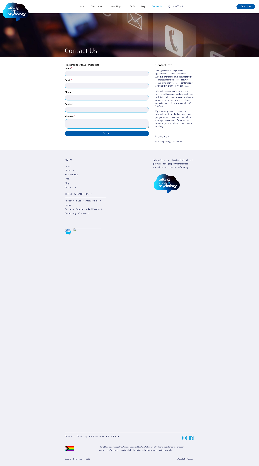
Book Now (246, 7)
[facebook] (191, 438)
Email (68, 80)
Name (68, 68)
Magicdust (190, 459)
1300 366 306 (163, 137)
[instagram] (185, 438)
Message (70, 116)
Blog (143, 7)
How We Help (115, 7)
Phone (68, 92)
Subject (69, 104)
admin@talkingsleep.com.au (169, 142)
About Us (95, 7)
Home (81, 7)
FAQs (132, 7)
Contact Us (157, 7)
